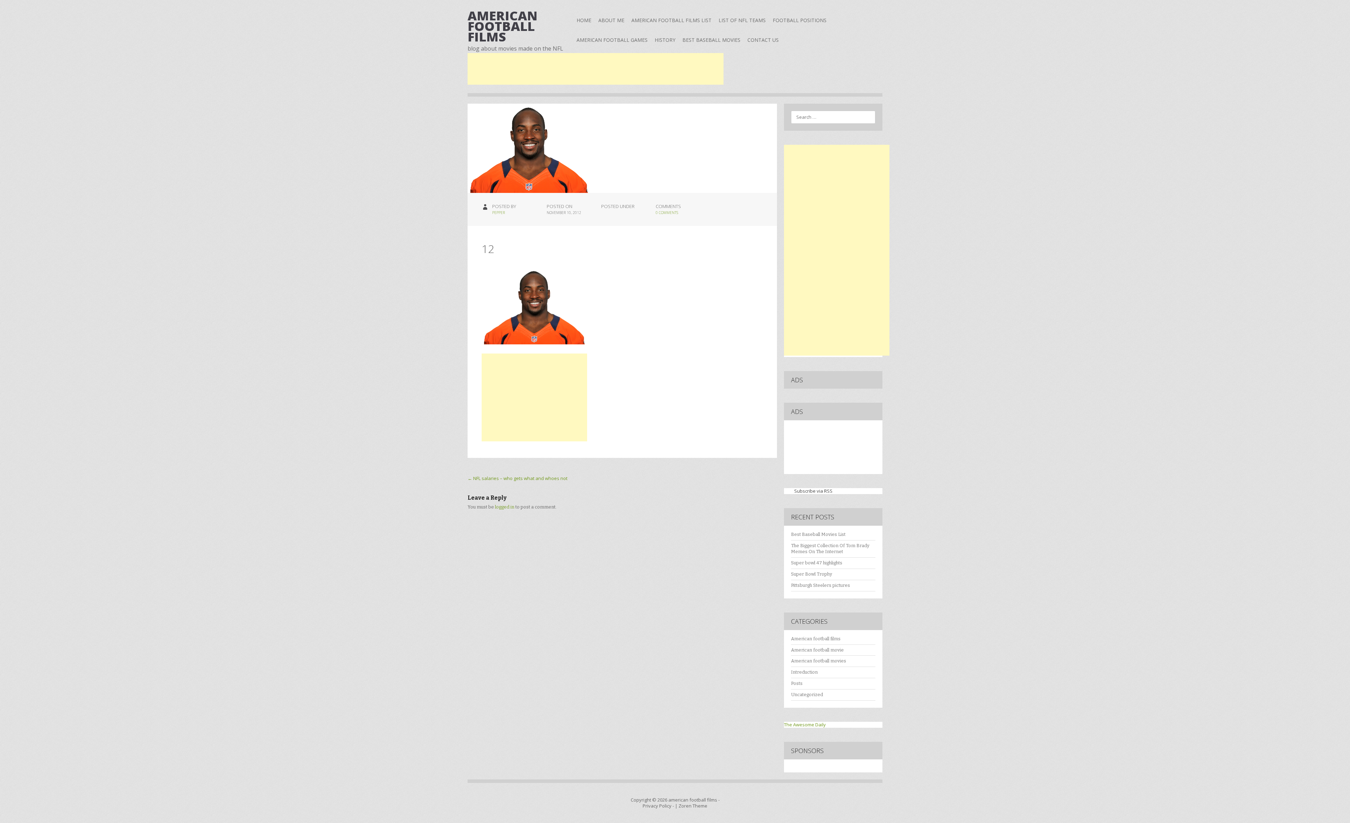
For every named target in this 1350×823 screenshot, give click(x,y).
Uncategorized (807, 694)
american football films (503, 26)
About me (611, 20)
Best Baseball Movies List (818, 534)
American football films (816, 638)
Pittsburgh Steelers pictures (820, 585)
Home (584, 20)
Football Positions (800, 20)
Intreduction (804, 672)
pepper (498, 212)
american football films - (694, 800)
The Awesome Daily (805, 724)
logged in (504, 507)
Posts (797, 683)
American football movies (818, 660)
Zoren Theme (693, 806)
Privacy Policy (657, 806)
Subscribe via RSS (813, 491)
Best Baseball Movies (711, 40)
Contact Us (763, 40)
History (665, 40)
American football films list (671, 20)
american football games (612, 40)
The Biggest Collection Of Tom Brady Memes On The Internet (830, 548)
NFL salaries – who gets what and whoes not (517, 478)
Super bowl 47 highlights (816, 562)
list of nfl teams (742, 20)
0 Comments (667, 212)
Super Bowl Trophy (811, 574)
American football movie (817, 650)
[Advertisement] (596, 69)
